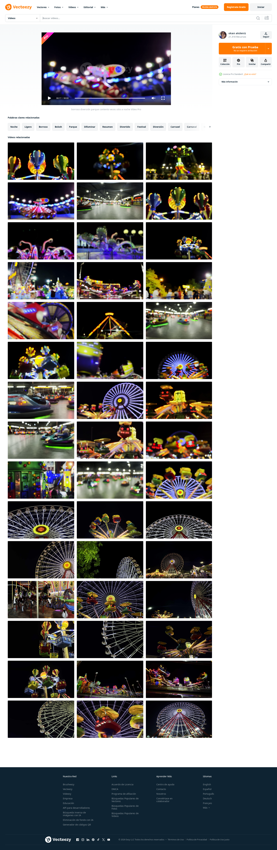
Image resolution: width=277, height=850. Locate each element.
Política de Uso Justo (219, 839)
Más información (230, 81)
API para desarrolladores (76, 807)
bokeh (58, 126)
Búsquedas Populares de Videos (125, 815)
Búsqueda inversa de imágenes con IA (74, 814)
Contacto (161, 789)
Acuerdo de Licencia (122, 784)
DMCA (115, 789)
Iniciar (260, 7)
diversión (158, 126)
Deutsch (207, 798)
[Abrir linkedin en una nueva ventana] (88, 839)
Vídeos (72, 7)
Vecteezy (67, 789)
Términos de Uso (176, 839)
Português (208, 793)
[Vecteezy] (18, 7)
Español (207, 789)
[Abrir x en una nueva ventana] (103, 839)
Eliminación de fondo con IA (78, 819)
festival (141, 126)
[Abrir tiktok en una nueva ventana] (98, 839)
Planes (195, 7)
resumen (107, 126)
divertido (125, 126)
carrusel (175, 126)
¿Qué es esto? (250, 74)
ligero (28, 126)
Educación (68, 803)
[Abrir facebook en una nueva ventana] (77, 839)
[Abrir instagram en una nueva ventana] (82, 839)
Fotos (57, 7)
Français (207, 803)
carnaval (192, 126)
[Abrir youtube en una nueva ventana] (108, 839)
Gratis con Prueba (245, 48)
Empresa (67, 798)
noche (13, 126)
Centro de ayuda (165, 784)
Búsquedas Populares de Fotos (125, 807)
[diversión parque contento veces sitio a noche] (41, 520)
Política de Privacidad (197, 839)
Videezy (67, 793)
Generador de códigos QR (77, 824)
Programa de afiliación (124, 793)
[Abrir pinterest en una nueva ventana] (93, 839)
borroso (43, 126)
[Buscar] (258, 18)
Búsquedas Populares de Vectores (125, 800)
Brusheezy (68, 784)
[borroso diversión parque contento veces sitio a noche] (41, 161)
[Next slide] (207, 127)
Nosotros (161, 793)
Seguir (266, 36)
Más (103, 7)
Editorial (88, 7)
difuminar (89, 126)
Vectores (42, 7)
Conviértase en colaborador (164, 800)
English (207, 784)
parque (73, 126)
